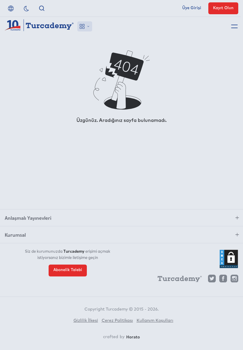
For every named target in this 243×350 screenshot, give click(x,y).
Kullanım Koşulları (155, 321)
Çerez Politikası (117, 321)
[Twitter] (212, 280)
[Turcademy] (176, 280)
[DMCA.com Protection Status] (228, 258)
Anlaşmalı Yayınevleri (28, 217)
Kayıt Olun (223, 8)
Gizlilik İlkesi (85, 321)
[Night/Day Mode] (26, 8)
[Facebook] (223, 280)
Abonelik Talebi (67, 270)
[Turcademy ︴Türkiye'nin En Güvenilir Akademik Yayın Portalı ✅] (39, 26)
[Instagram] (234, 280)
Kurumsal (15, 234)
